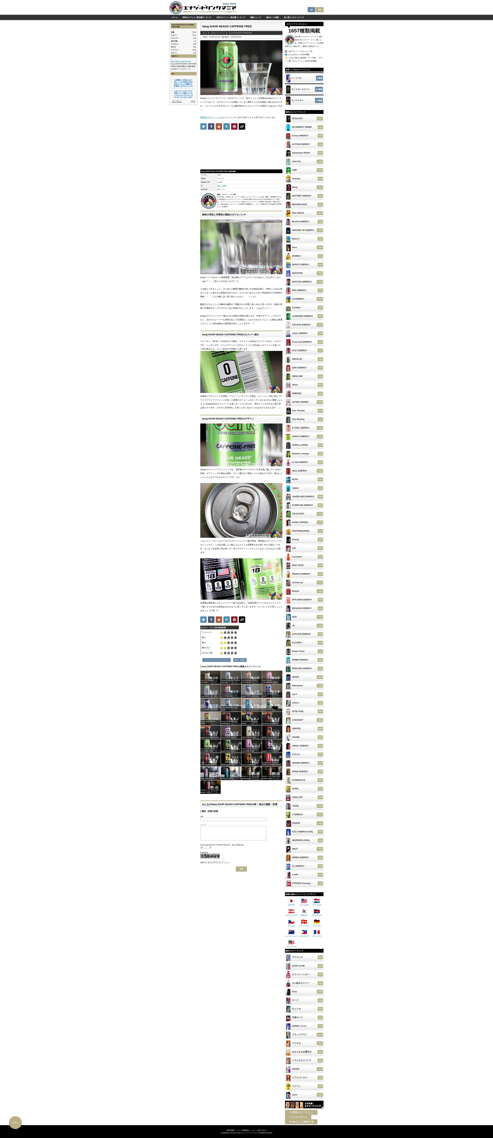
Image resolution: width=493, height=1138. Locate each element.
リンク (253, 1130)
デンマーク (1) (304, 925)
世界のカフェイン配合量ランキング (197, 17)
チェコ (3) (291, 925)
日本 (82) (291, 905)
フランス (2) (317, 936)
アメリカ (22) (304, 905)
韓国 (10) (304, 915)
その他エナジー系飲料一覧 (301, 1122)
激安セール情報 (272, 17)
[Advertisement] (241, 150)
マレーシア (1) (291, 946)
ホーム (174, 17)
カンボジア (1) (317, 915)
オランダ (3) (317, 905)
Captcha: (204, 852)
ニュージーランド (291, 936)
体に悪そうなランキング (294, 17)
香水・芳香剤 (222, 186)
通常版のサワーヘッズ (210, 117)
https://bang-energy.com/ (181, 61)
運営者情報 (230, 1130)
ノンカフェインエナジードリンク (216, 660)
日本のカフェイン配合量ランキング (230, 17)
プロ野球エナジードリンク (301, 1112)
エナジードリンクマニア (249, 1133)
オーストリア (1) (291, 915)
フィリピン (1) (304, 936)
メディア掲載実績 (242, 1130)
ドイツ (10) (317, 925)
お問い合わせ (261, 1130)
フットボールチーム (298, 1117)
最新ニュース (255, 17)
